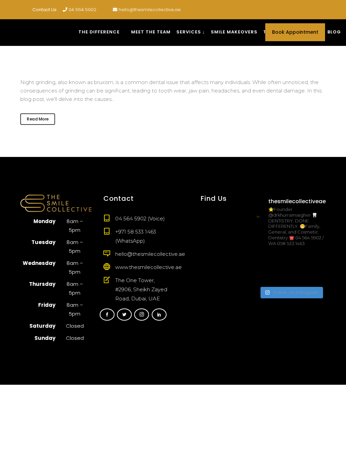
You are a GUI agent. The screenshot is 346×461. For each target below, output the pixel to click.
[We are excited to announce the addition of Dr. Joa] (266, 260)
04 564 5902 (82, 9)
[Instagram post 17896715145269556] (266, 275)
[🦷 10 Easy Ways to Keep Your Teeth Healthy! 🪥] (315, 275)
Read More (38, 119)
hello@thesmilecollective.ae (150, 9)
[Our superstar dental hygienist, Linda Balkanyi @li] (290, 260)
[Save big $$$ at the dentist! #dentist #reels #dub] (315, 260)
